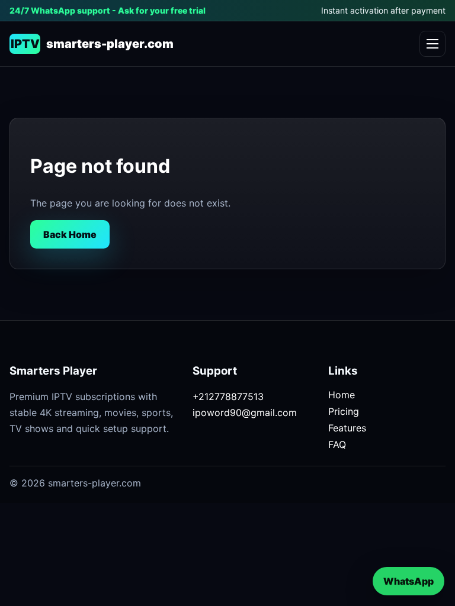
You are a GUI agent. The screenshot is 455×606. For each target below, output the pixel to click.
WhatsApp (408, 581)
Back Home (70, 234)
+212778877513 (228, 396)
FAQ (337, 444)
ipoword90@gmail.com (245, 412)
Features (347, 428)
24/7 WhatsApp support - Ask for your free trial (107, 10)
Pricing (343, 411)
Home (341, 395)
